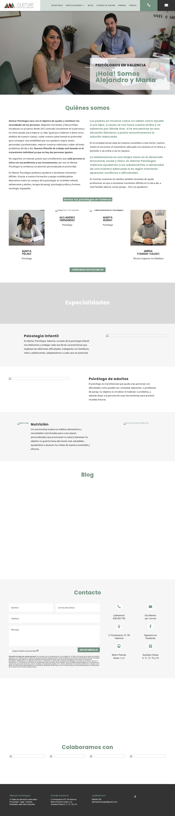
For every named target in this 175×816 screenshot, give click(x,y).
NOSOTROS (57, 5)
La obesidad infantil (27, 522)
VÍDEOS (132, 5)
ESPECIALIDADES (74, 5)
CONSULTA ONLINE (105, 5)
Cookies (29, 802)
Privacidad (14, 802)
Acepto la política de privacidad (24, 651)
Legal (22, 802)
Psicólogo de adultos (109, 378)
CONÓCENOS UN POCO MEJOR (87, 269)
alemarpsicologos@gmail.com (104, 802)
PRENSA (122, 5)
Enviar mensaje (89, 649)
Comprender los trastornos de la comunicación (51, 550)
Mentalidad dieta (25, 494)
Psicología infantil (41, 336)
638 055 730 (96, 799)
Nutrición (40, 424)
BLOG (90, 5)
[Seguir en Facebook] (135, 797)
